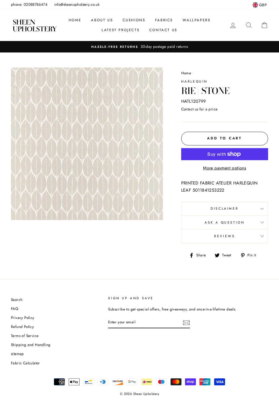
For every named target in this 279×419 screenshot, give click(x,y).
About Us (102, 20)
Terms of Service (24, 335)
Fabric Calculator (25, 363)
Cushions (134, 20)
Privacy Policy (22, 317)
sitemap (17, 353)
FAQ (14, 308)
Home (75, 20)
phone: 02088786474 (29, 4)
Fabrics (164, 20)
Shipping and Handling (30, 344)
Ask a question (224, 222)
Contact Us (163, 30)
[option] (139, 47)
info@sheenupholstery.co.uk (76, 4)
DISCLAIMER (224, 208)
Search (16, 299)
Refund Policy (22, 326)
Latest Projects (121, 30)
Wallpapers (196, 20)
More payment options (224, 168)
